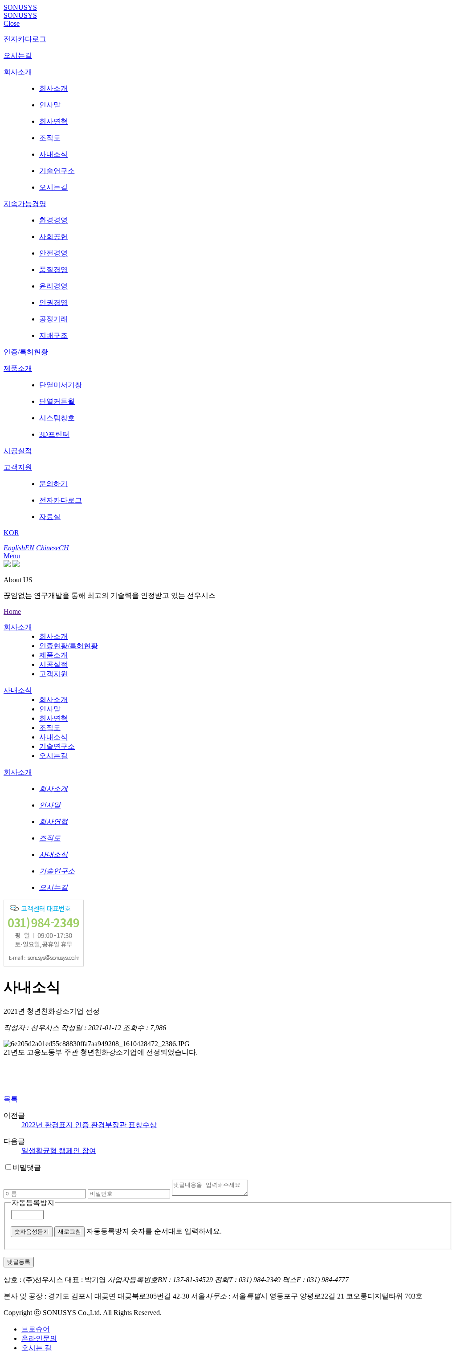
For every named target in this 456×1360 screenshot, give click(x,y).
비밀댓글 (26, 1167)
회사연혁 (53, 121)
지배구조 (53, 335)
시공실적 (18, 451)
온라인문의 (39, 1338)
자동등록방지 (33, 1202)
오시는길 (18, 55)
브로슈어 (35, 1329)
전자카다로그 (25, 39)
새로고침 (69, 1231)
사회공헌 (53, 236)
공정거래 (53, 319)
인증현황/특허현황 (68, 646)
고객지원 (18, 467)
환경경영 (53, 220)
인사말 (50, 105)
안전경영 (53, 253)
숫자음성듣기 (31, 1231)
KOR (11, 532)
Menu (12, 556)
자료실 (50, 516)
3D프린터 (54, 434)
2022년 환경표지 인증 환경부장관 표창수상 (89, 1125)
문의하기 (53, 483)
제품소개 (18, 368)
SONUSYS (20, 7)
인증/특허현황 (26, 352)
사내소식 (53, 154)
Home (12, 611)
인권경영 (53, 302)
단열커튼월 (57, 401)
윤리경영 (53, 286)
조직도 (50, 138)
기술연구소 (57, 171)
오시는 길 (36, 1348)
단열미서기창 (60, 385)
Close (12, 23)
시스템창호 (57, 418)
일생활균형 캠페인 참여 (58, 1150)
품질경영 (53, 269)
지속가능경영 (25, 203)
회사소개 (18, 72)
